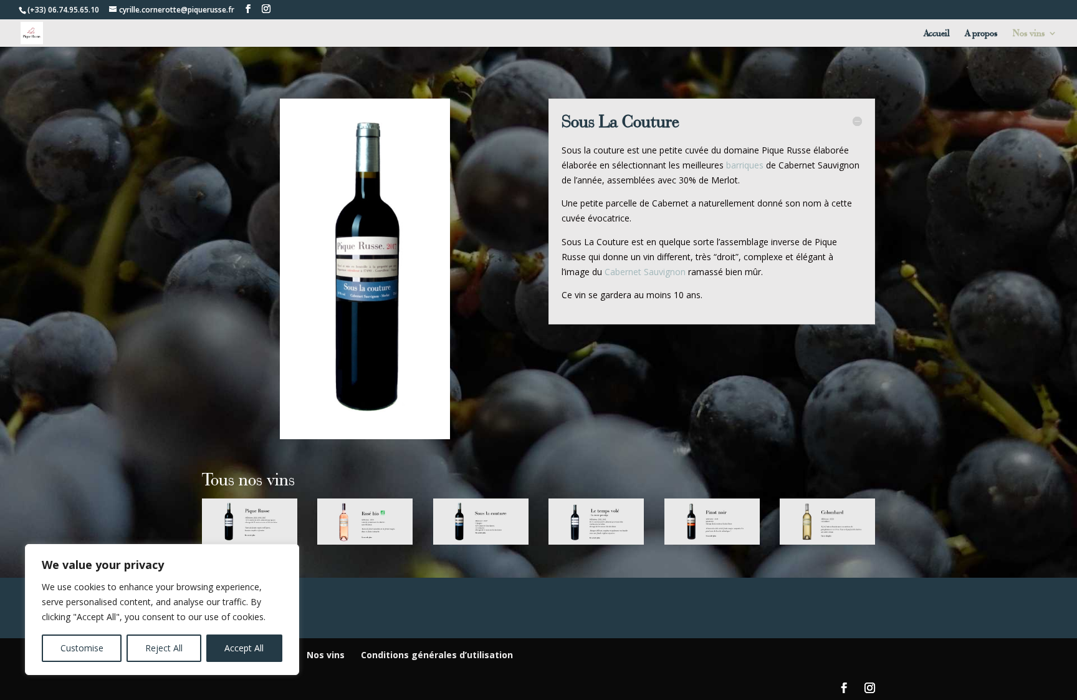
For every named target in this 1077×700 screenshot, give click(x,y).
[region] (162, 609)
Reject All (164, 648)
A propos (981, 34)
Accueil (937, 34)
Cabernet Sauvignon (646, 272)
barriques (744, 165)
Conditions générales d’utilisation (437, 655)
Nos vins (1029, 34)
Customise (81, 648)
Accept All (244, 648)
